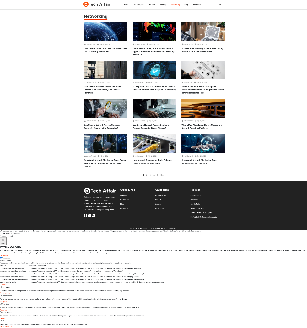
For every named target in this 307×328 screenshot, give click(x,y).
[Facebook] (85, 215)
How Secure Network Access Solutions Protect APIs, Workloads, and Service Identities (102, 90)
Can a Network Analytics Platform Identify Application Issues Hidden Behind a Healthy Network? (153, 51)
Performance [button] (5, 293)
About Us (123, 195)
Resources (197, 5)
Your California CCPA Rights (201, 213)
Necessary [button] (4, 255)
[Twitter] (89, 215)
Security (163, 5)
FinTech (152, 5)
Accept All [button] (16, 233)
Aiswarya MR (187, 82)
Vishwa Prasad (139, 44)
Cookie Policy (195, 204)
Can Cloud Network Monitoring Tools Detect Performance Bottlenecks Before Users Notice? (105, 163)
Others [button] (2, 318)
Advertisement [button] (5, 310)
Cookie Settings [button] (6, 233)
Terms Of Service (197, 208)
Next (162, 175)
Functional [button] (4, 285)
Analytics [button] (3, 301)
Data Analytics (139, 5)
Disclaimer (194, 200)
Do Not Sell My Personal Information (204, 217)
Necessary (6, 258)
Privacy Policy (195, 195)
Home (126, 5)
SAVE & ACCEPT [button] (6, 327)
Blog (186, 5)
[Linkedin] (93, 215)
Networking (175, 5)
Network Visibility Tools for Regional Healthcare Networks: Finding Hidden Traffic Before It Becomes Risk (202, 90)
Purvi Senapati (188, 156)
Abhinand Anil (90, 44)
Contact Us (124, 200)
